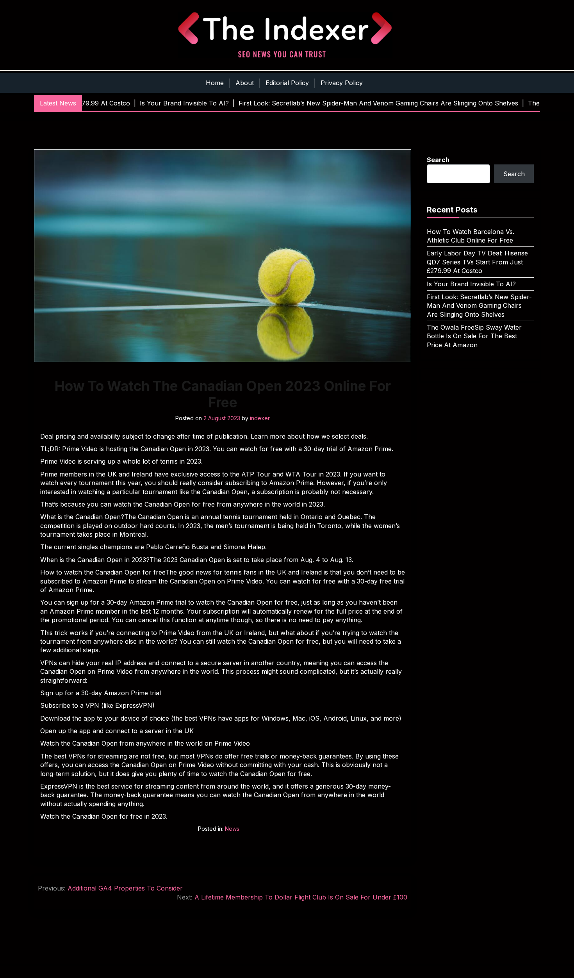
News (232, 828)
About (244, 83)
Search (438, 160)
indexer (260, 418)
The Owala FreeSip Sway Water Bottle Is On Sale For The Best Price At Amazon (474, 336)
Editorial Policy (287, 83)
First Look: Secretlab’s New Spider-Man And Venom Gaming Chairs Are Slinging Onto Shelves (479, 305)
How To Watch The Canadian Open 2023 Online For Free (223, 394)
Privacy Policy (342, 83)
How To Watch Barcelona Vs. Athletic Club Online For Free (470, 236)
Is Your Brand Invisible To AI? (471, 284)
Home (215, 83)
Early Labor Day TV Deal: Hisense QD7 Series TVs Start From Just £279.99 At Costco (477, 262)
